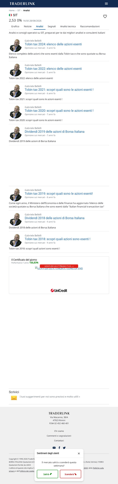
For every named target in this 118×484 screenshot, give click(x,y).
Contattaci (59, 440)
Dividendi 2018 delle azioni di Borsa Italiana (54, 218)
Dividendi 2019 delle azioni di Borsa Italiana (54, 131)
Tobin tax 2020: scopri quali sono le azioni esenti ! (59, 110)
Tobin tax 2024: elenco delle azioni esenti (53, 44)
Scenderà (71, 474)
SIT (18, 10)
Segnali (52, 26)
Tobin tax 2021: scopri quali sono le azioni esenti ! (59, 89)
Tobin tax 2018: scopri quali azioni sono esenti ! (57, 239)
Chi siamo (59, 431)
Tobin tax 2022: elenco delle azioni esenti (53, 68)
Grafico (15, 26)
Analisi (39, 26)
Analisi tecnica (68, 26)
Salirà (48, 474)
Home (12, 10)
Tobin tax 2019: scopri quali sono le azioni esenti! (59, 193)
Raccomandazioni (90, 26)
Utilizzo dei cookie (27, 471)
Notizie (28, 26)
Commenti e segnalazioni (59, 435)
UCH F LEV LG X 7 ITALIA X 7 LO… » (59, 266)
